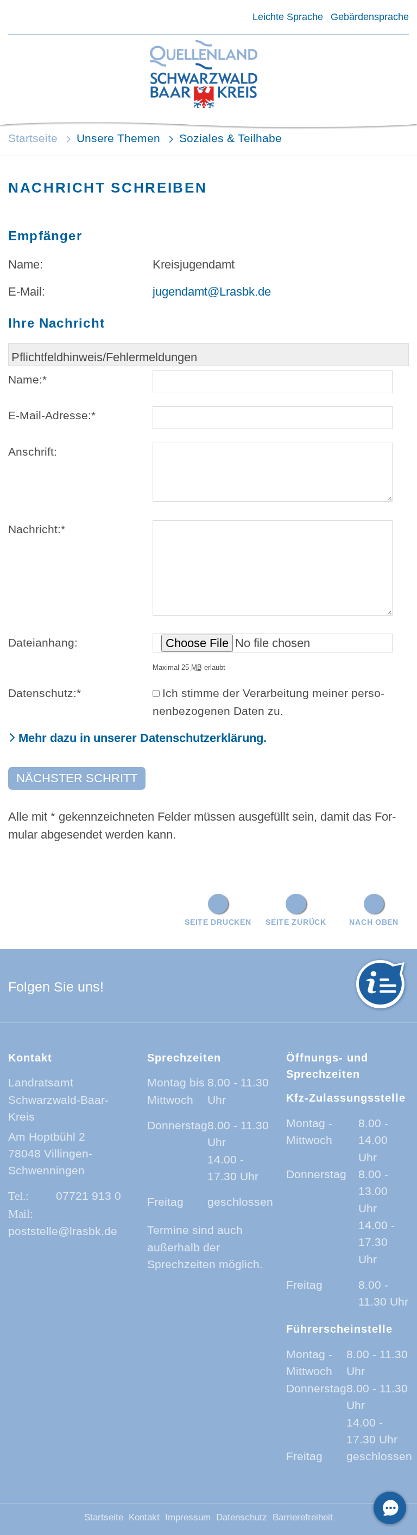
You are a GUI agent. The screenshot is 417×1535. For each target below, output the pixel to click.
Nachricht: (36, 529)
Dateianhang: (43, 642)
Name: (27, 379)
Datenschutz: (44, 693)
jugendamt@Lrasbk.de (212, 291)
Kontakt (144, 1517)
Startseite (33, 138)
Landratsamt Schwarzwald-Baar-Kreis (58, 1099)
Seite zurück (296, 922)
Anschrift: (32, 451)
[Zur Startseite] (203, 75)
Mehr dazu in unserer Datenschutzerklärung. (142, 738)
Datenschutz (241, 1517)
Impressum (188, 1517)
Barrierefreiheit (303, 1517)
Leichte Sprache (287, 16)
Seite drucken (218, 922)
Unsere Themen (118, 138)
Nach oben (373, 922)
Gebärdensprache (370, 16)
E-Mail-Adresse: (52, 415)
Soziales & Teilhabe (230, 138)
